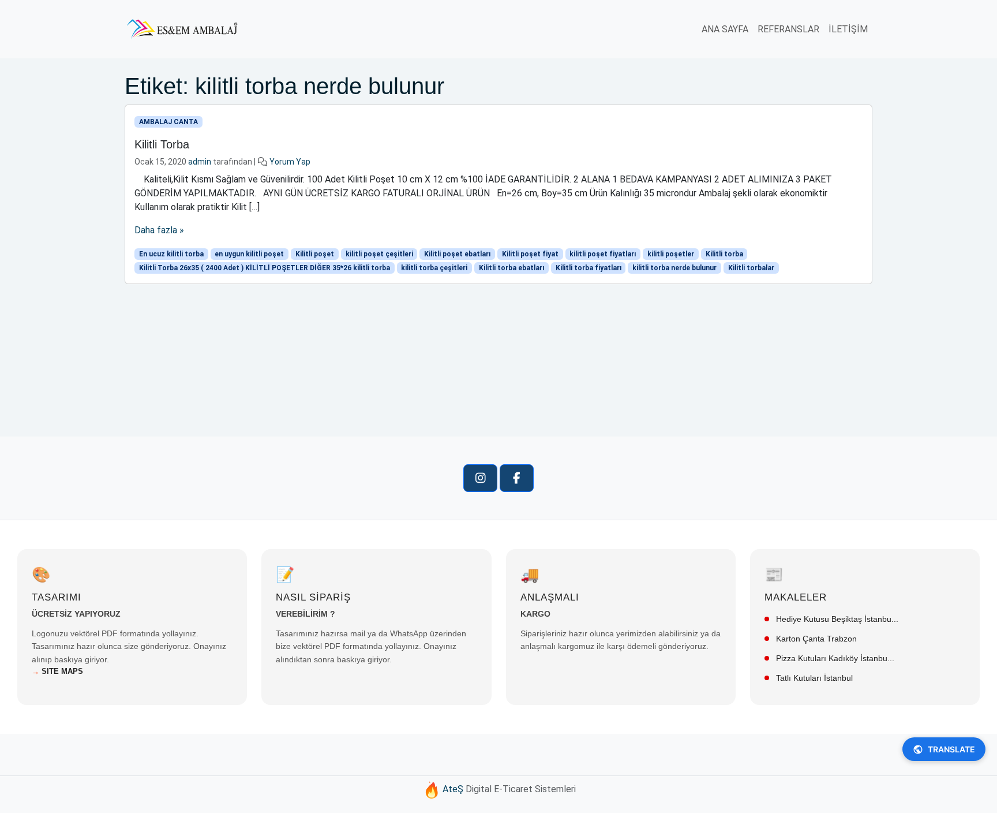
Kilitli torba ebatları (511, 268)
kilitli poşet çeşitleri (379, 254)
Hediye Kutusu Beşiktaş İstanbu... (836, 619)
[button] (480, 478)
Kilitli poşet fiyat (530, 254)
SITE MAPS (57, 671)
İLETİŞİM (848, 29)
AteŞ (453, 789)
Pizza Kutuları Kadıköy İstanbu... (834, 658)
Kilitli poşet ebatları (457, 254)
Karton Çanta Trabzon (815, 638)
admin (199, 161)
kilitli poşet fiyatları (602, 254)
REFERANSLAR (788, 29)
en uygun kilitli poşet (249, 254)
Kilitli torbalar (751, 268)
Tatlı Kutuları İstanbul (813, 678)
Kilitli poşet (314, 254)
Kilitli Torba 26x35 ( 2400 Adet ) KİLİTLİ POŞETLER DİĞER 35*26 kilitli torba (264, 268)
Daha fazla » (159, 230)
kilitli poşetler (670, 254)
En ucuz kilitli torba (171, 254)
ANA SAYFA (725, 29)
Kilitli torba (724, 254)
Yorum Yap (289, 161)
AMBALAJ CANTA (168, 122)
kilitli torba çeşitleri (434, 268)
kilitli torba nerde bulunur (674, 268)
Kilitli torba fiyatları (588, 268)
